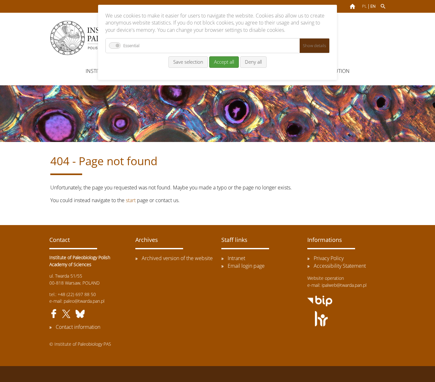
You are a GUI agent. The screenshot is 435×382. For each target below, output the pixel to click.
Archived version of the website (177, 258)
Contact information (78, 326)
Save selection (188, 62)
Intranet (236, 258)
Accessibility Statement (340, 265)
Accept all (224, 62)
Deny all (253, 62)
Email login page (246, 265)
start (131, 200)
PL (364, 6)
